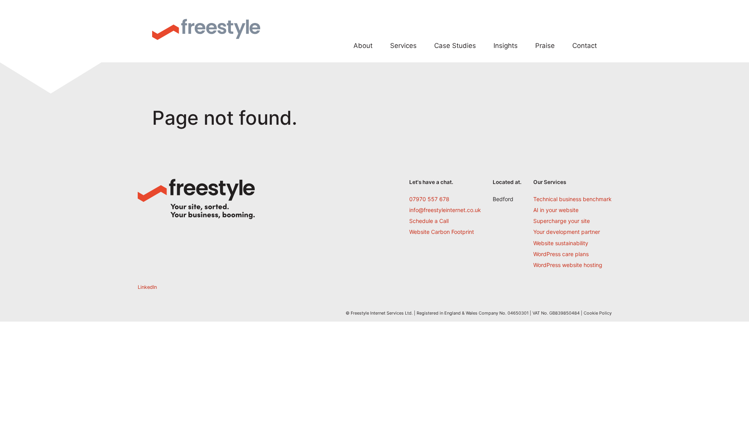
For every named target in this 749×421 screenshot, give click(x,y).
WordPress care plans (561, 254)
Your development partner (566, 231)
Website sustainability (560, 243)
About (363, 46)
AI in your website (556, 210)
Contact (584, 46)
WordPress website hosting (567, 265)
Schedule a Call (429, 221)
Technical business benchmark (572, 199)
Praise (545, 46)
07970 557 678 (429, 199)
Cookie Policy (598, 313)
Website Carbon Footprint (441, 231)
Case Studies (455, 46)
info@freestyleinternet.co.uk (445, 210)
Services (403, 46)
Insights (505, 46)
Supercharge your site (561, 221)
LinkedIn (147, 287)
